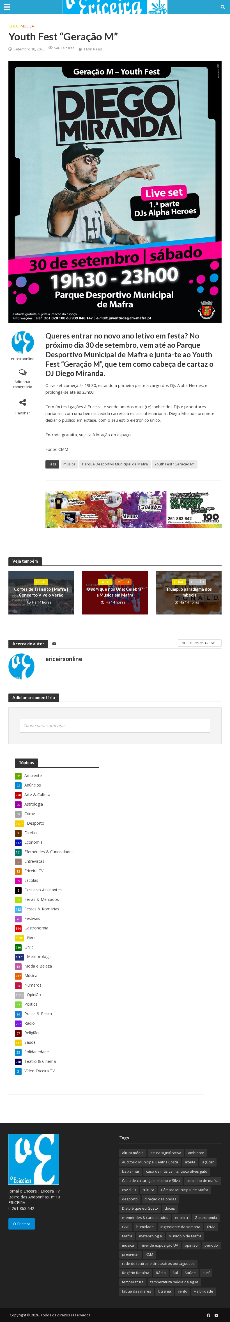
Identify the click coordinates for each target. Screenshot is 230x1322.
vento (182, 1291)
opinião (191, 1245)
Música (27, 26)
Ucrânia (164, 1291)
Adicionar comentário (22, 384)
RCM (149, 1254)
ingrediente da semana (180, 1226)
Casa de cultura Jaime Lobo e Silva (151, 1180)
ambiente (196, 1152)
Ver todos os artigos (199, 643)
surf (206, 1272)
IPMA (211, 1226)
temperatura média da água (174, 1281)
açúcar (208, 1162)
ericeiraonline (22, 358)
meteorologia (150, 1235)
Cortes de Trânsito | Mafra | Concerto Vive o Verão (41, 591)
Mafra (127, 1235)
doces (170, 1208)
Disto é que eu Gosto (140, 1208)
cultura (148, 1189)
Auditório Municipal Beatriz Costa (150, 1162)
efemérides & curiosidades (145, 1217)
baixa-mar (130, 1171)
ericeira (181, 1217)
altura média (133, 1152)
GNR (126, 1226)
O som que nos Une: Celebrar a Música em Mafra (115, 591)
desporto (130, 1199)
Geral (13, 26)
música (69, 464)
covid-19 (129, 1189)
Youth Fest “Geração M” (175, 464)
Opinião (197, 582)
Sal (175, 1272)
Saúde (190, 1272)
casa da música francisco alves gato (176, 1171)
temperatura (133, 1281)
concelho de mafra (203, 1180)
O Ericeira (21, 1223)
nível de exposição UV (159, 1245)
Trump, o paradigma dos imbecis (189, 591)
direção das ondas (160, 1199)
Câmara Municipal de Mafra (184, 1189)
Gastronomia (206, 1217)
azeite (190, 1162)
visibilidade (203, 1291)
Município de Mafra (185, 1235)
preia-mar (130, 1254)
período (211, 1245)
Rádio (161, 1272)
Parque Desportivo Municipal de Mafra (115, 464)
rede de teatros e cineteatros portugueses (158, 1263)
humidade (145, 1226)
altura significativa (165, 1152)
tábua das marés (136, 1291)
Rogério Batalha (135, 1272)
